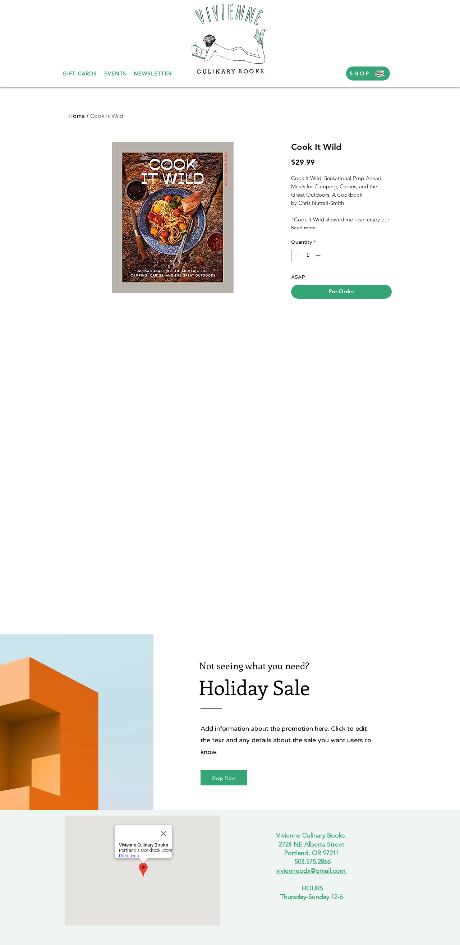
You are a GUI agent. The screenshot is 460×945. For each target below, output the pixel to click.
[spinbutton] (307, 255)
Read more (303, 227)
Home (76, 116)
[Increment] (318, 255)
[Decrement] (296, 255)
